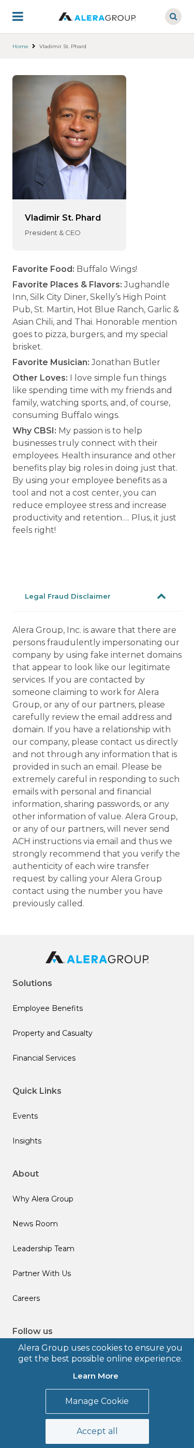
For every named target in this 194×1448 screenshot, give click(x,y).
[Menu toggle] (24, 16)
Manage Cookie (97, 1401)
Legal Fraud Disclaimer (68, 596)
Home (20, 46)
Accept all (97, 1431)
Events (25, 1116)
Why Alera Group (42, 1199)
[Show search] (173, 16)
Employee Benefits (47, 1008)
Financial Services (44, 1058)
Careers (26, 1298)
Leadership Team (43, 1248)
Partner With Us (41, 1273)
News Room (35, 1223)
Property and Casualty (52, 1033)
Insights (26, 1141)
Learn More (95, 1376)
